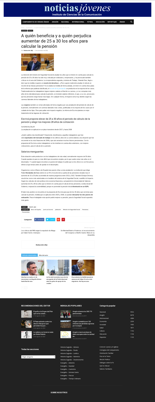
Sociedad (103, 325)
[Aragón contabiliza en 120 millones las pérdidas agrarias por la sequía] (65, 324)
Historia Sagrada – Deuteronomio (72, 360)
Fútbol (90, 22)
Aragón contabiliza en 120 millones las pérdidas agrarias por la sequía (83, 324)
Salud (101, 328)
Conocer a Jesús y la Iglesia (109, 347)
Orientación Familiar (106, 353)
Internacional (78, 22)
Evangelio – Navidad (67, 366)
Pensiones (85, 209)
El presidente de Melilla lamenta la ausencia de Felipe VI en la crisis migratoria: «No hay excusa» (82, 279)
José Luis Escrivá (48, 209)
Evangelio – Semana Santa (69, 372)
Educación (100, 22)
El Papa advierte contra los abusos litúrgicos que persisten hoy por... (42, 324)
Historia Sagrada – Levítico (69, 353)
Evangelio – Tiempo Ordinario (70, 379)
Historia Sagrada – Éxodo (69, 350)
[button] (131, 22)
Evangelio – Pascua (67, 375)
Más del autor (43, 255)
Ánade (122, 22)
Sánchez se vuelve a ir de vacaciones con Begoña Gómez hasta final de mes (31, 279)
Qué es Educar (105, 366)
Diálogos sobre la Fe (107, 363)
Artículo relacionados (29, 255)
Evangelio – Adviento (67, 363)
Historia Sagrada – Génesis (69, 347)
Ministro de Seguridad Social (71, 209)
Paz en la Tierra (105, 356)
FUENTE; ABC (32, 207)
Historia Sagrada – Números (70, 357)
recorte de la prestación (58, 88)
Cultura (102, 331)
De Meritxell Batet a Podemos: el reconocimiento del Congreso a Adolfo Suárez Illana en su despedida (78, 233)
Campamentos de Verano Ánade (36, 22)
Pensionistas (26, 212)
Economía (29, 27)
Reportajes (112, 22)
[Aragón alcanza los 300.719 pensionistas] (65, 314)
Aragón (55, 22)
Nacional (65, 22)
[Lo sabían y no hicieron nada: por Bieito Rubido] (26, 334)
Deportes (103, 337)
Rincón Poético (105, 359)
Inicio (22, 27)
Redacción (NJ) (28, 50)
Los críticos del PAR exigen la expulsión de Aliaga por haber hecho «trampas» (38, 232)
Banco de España (36, 209)
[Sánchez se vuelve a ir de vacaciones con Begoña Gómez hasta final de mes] (32, 267)
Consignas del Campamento (109, 350)
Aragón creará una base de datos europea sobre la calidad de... (83, 334)
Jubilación (58, 209)
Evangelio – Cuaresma (68, 369)
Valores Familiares (106, 369)
